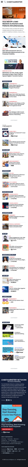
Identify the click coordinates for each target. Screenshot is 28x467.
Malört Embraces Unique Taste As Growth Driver (16, 226)
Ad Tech (5, 129)
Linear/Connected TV (9, 254)
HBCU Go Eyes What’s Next (16, 300)
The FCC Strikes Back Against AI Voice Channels (17, 289)
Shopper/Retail (12, 83)
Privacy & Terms (5, 442)
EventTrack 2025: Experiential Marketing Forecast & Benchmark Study (20, 326)
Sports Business (7, 191)
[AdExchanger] (14, 135)
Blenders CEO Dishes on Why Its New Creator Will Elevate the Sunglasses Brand (17, 104)
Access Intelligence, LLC (11, 459)
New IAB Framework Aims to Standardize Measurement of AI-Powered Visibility (13, 52)
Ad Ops (5, 233)
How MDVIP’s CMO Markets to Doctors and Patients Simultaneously (13, 24)
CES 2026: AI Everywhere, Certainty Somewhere (16, 247)
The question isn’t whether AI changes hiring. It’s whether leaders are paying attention (17, 269)
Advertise (3, 439)
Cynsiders (11, 257)
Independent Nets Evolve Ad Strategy (17, 310)
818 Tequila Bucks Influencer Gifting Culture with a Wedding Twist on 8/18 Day (17, 176)
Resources (6, 322)
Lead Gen (5, 275)
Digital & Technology (14, 152)
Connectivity (7, 296)
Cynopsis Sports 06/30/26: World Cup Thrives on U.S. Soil (17, 196)
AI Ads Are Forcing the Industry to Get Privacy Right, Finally (17, 260)
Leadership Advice (6, 19)
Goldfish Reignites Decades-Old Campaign (17, 217)
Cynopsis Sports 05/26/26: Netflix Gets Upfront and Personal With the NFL (16, 206)
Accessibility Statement (17, 442)
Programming (12, 307)
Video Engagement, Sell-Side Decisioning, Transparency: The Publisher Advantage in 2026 (17, 239)
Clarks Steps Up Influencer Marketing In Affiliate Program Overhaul (16, 86)
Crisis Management (13, 161)
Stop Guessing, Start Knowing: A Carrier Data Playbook (13, 426)
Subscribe (9, 439)
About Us (16, 439)
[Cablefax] (12, 302)
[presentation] (14, 42)
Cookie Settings (12, 440)
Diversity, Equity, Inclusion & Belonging (11, 443)
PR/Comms (6, 150)
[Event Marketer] (14, 177)
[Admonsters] (13, 240)
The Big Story (12, 131)
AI (9, 110)
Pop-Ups (11, 173)
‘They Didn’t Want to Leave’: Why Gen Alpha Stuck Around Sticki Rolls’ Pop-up (17, 185)
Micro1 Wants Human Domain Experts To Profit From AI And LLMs (17, 143)
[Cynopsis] (14, 198)
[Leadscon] (13, 282)
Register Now (6, 429)
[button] (2, 2)
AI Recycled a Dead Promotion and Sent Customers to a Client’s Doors (17, 164)
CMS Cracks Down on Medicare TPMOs (15, 280)
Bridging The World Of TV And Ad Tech (17, 133)
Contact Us (4, 440)
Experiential (6, 170)
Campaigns (11, 215)
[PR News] (12, 156)
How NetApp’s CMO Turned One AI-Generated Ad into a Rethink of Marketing (16, 113)
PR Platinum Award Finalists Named (20, 357)
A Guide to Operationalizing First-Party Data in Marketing (20, 334)
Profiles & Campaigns (14, 224)
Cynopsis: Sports (13, 194)
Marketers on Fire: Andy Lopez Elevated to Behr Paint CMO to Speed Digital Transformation (12, 74)
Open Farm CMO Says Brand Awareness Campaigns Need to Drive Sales (17, 95)
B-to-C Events (12, 182)
